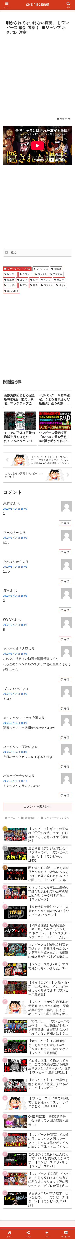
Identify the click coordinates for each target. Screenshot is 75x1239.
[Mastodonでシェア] (29, 1055)
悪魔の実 (57, 274)
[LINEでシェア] (62, 1065)
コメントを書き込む (37, 806)
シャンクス (42, 268)
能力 (35, 285)
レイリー (11, 274)
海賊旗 (57, 268)
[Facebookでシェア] (12, 1065)
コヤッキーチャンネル (18, 268)
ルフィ (23, 279)
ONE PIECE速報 (37, 4)
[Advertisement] (37, 75)
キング (47, 279)
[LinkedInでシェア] (37, 1076)
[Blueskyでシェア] (46, 1055)
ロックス (42, 274)
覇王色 (10, 279)
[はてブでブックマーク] (46, 1065)
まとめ (62, 285)
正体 (24, 285)
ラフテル (48, 285)
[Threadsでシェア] (29, 1065)
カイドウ (11, 285)
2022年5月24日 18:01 (15, 566)
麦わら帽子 (13, 291)
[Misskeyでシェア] (62, 1055)
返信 (66, 523)
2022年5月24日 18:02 (15, 624)
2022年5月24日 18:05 (15, 653)
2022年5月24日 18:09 (15, 723)
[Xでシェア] (12, 1055)
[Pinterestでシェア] (21, 1076)
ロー (35, 279)
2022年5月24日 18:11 (15, 781)
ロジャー (27, 274)
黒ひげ (60, 279)
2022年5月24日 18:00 (15, 508)
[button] (67, 762)
